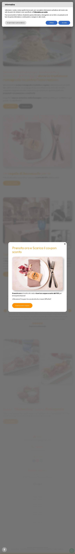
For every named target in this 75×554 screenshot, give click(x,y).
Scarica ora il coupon (22, 306)
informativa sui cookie (41, 12)
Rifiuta (52, 23)
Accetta (64, 23)
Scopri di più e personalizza (16, 23)
